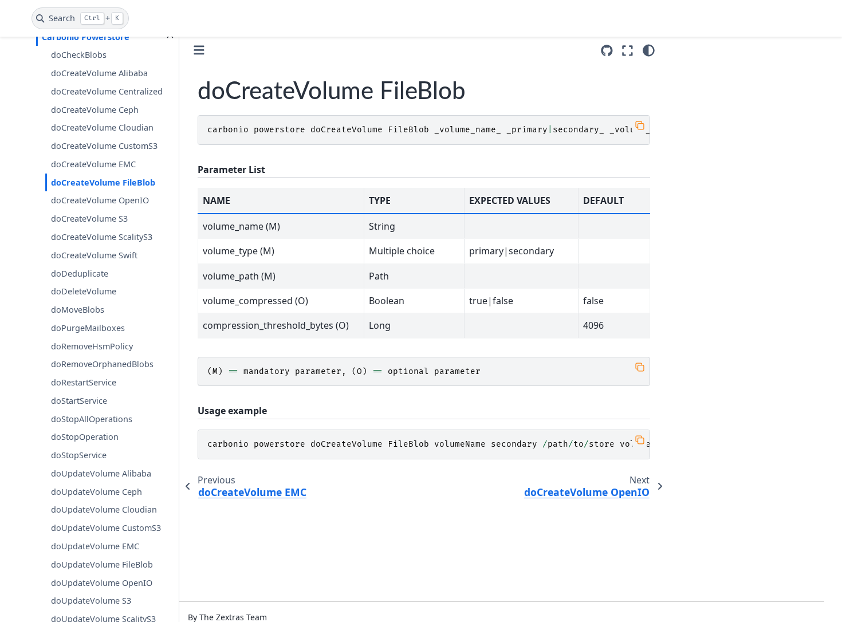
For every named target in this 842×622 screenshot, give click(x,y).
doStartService (79, 400)
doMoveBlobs (77, 309)
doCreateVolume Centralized (107, 91)
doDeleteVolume (83, 291)
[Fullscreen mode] (627, 50)
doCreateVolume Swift (94, 255)
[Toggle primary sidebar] (199, 50)
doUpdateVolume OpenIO (101, 582)
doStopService (79, 455)
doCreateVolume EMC (93, 164)
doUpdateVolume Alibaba (101, 473)
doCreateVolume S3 (89, 218)
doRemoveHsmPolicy (92, 346)
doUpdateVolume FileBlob (102, 564)
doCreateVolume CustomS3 (104, 145)
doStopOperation (85, 436)
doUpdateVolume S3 (91, 600)
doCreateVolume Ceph (95, 109)
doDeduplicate (79, 273)
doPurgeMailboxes (88, 327)
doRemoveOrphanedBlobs (102, 364)
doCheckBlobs (79, 54)
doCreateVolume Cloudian (102, 127)
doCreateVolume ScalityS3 (101, 236)
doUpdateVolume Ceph (96, 491)
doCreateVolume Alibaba (99, 73)
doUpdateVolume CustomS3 (106, 527)
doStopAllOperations (91, 419)
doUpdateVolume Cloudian (104, 509)
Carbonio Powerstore (85, 37)
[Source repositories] (606, 50)
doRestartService (83, 382)
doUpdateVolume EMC (95, 546)
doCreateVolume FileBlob (103, 182)
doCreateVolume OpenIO (100, 200)
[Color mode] (648, 50)
